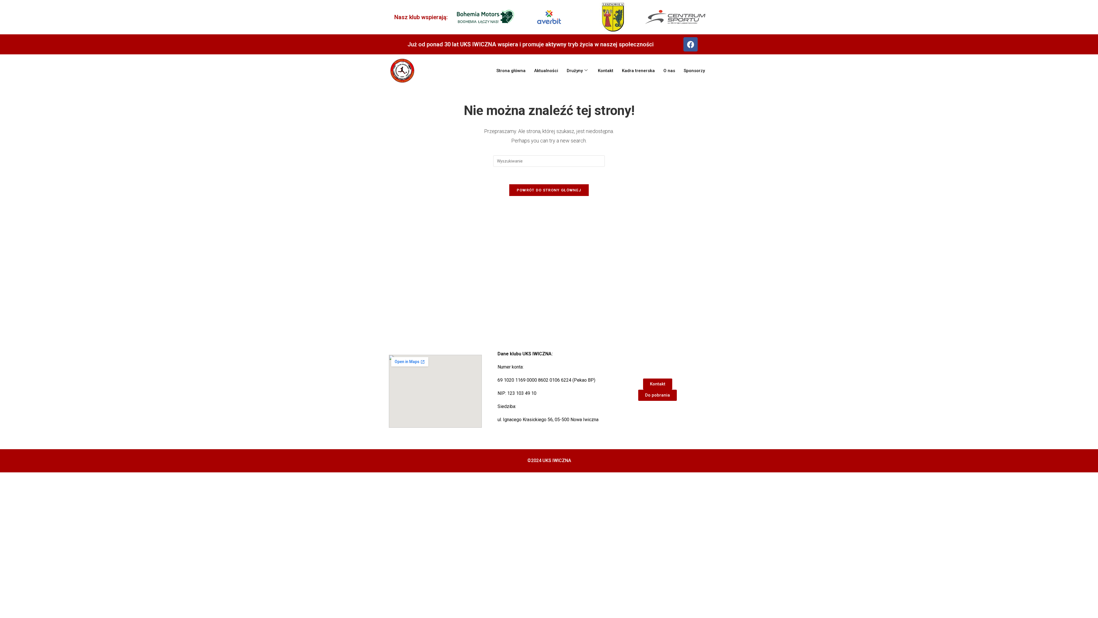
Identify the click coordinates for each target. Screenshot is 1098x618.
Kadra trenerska (638, 70)
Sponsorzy (694, 70)
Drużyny (575, 70)
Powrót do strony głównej (549, 190)
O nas (669, 70)
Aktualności (546, 70)
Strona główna (511, 70)
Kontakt (605, 70)
